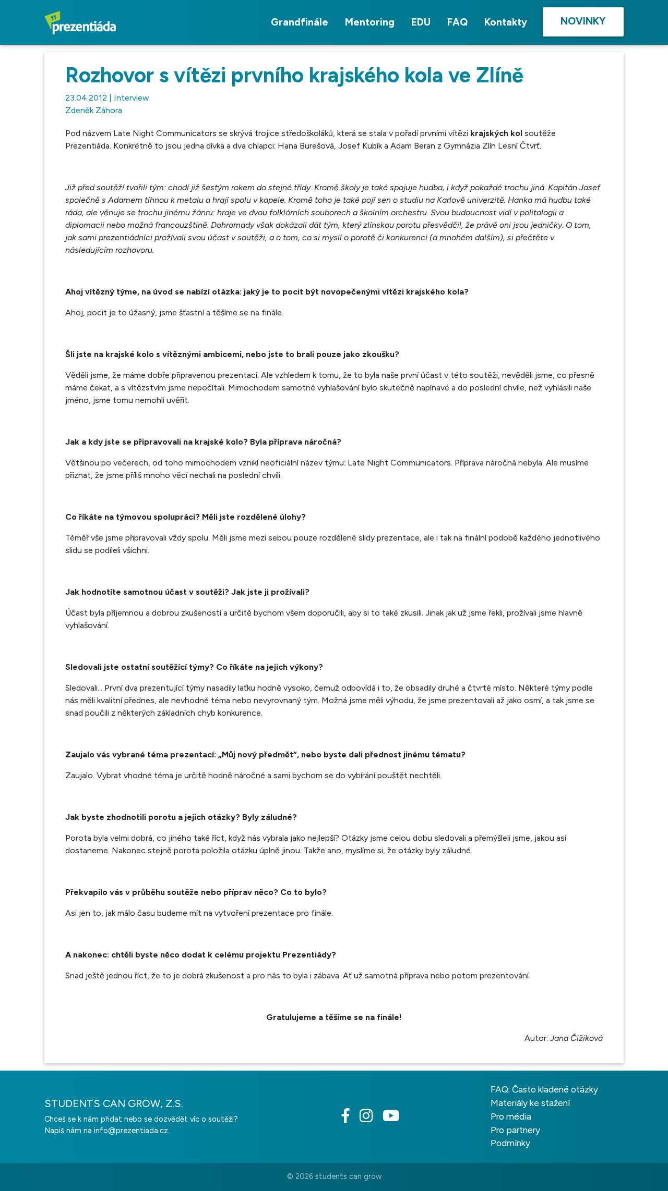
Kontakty (505, 22)
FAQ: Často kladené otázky (544, 1089)
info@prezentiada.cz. (132, 1130)
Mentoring (370, 22)
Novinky (583, 21)
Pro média (511, 1116)
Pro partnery (515, 1130)
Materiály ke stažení (530, 1103)
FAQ (457, 22)
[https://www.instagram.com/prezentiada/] (370, 1118)
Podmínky (510, 1143)
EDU (421, 22)
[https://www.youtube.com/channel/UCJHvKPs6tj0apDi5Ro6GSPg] (395, 1118)
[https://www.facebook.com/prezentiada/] (349, 1118)
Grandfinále (299, 22)
